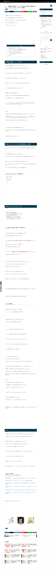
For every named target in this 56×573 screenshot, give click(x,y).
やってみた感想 (44, 26)
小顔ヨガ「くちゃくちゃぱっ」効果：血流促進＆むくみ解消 (17, 49)
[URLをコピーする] (35, 11)
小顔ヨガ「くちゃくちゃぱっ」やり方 (14, 51)
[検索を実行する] (51, 6)
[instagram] (46, 64)
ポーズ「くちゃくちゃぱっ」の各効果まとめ (16, 50)
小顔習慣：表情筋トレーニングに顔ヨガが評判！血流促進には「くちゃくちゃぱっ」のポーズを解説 (20, 478)
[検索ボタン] (52, 1)
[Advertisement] (20, 35)
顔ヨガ (6, 528)
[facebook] (44, 64)
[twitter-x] (45, 64)
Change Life (6, 1)
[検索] (47, 64)
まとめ (10, 55)
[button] (7, 11)
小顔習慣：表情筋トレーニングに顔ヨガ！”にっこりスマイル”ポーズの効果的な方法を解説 (18, 480)
